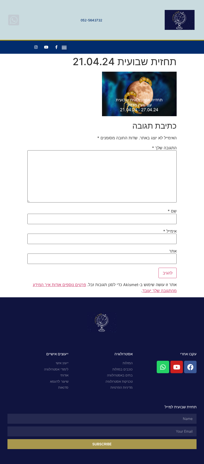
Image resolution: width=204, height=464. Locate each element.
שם (172, 211)
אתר (173, 251)
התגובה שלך (164, 148)
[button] (64, 47)
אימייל (170, 231)
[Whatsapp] (163, 367)
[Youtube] (46, 47)
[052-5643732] (13, 20)
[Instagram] (36, 47)
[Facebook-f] (56, 47)
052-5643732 (91, 20)
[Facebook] (190, 367)
